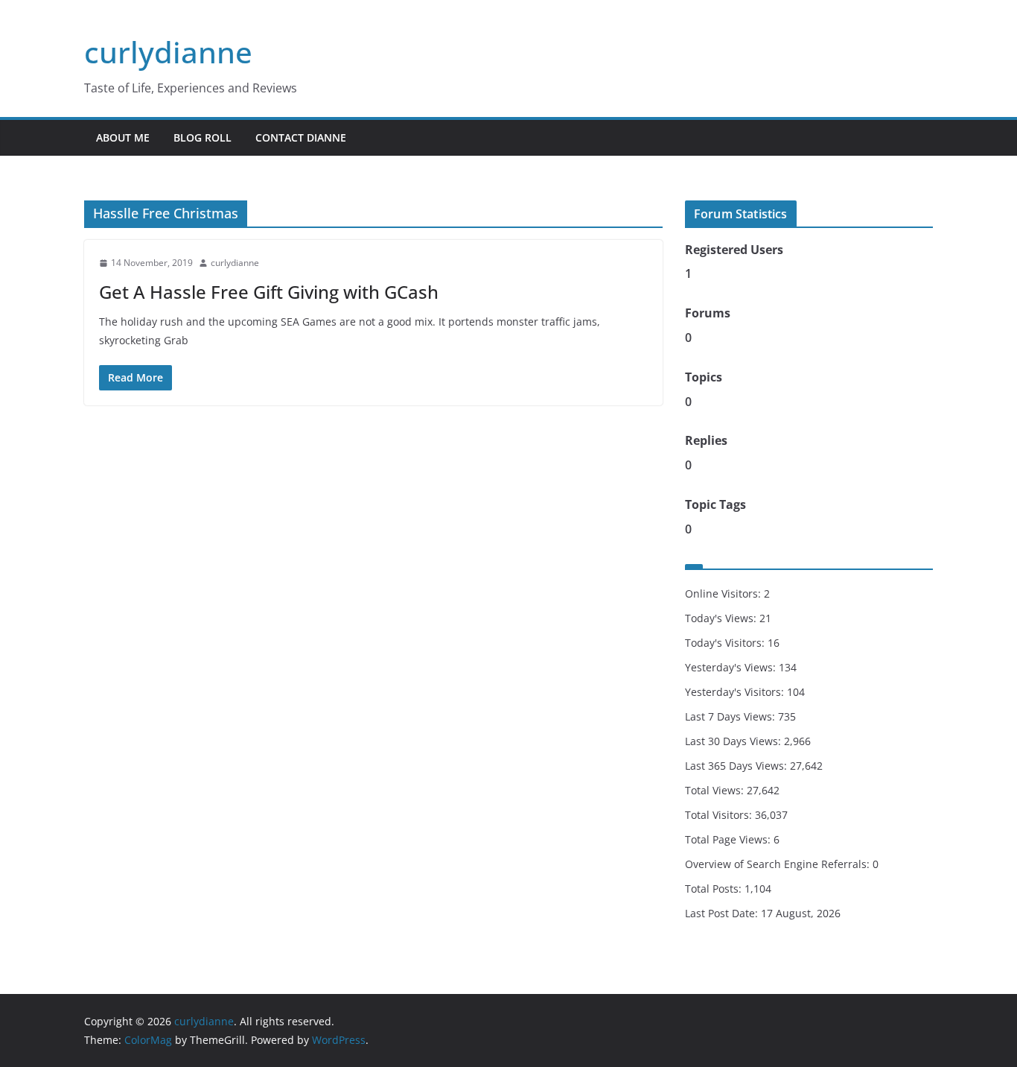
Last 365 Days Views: (737, 766)
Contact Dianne (300, 137)
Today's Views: (722, 618)
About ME (123, 137)
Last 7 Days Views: (731, 716)
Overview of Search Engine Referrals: (779, 864)
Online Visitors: (724, 593)
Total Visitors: (720, 815)
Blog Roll (202, 137)
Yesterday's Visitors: (736, 692)
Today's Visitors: (726, 643)
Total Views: (716, 790)
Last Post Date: (723, 913)
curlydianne (168, 51)
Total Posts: (715, 888)
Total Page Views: (729, 839)
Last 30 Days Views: (734, 741)
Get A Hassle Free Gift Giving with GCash (269, 291)
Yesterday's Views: (732, 667)
